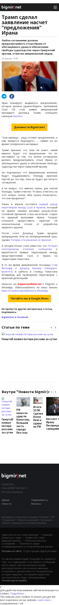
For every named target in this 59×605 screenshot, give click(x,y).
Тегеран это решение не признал (31, 239)
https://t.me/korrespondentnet (18, 290)
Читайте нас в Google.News (30, 298)
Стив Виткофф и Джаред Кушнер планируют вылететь (29, 268)
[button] (51, 327)
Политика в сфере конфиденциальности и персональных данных (27, 545)
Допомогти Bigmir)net (29, 127)
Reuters (17, 116)
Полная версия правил (14, 580)
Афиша (5, 500)
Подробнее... (17, 593)
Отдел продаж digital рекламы (40, 551)
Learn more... (44, 600)
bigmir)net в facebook (15, 317)
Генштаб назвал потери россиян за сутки (29, 339)
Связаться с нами (11, 537)
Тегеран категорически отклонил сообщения (29, 247)
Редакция (47, 534)
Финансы (36, 503)
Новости (6, 503)
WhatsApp (42, 290)
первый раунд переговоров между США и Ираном (29, 205)
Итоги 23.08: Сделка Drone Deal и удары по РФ (38, 416)
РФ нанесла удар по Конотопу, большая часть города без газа (23, 421)
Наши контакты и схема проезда (20, 534)
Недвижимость (39, 500)
